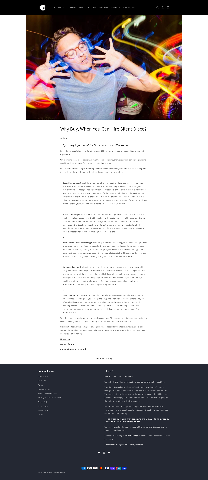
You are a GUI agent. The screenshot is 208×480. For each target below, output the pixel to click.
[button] (157, 7)
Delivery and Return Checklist (49, 398)
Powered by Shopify (59, 472)
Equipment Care (44, 389)
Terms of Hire (43, 376)
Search (40, 415)
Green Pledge (43, 406)
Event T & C (42, 381)
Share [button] (65, 138)
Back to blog (106, 358)
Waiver (40, 385)
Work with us (43, 410)
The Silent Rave (47, 472)
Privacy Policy (43, 402)
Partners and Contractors (48, 393)
